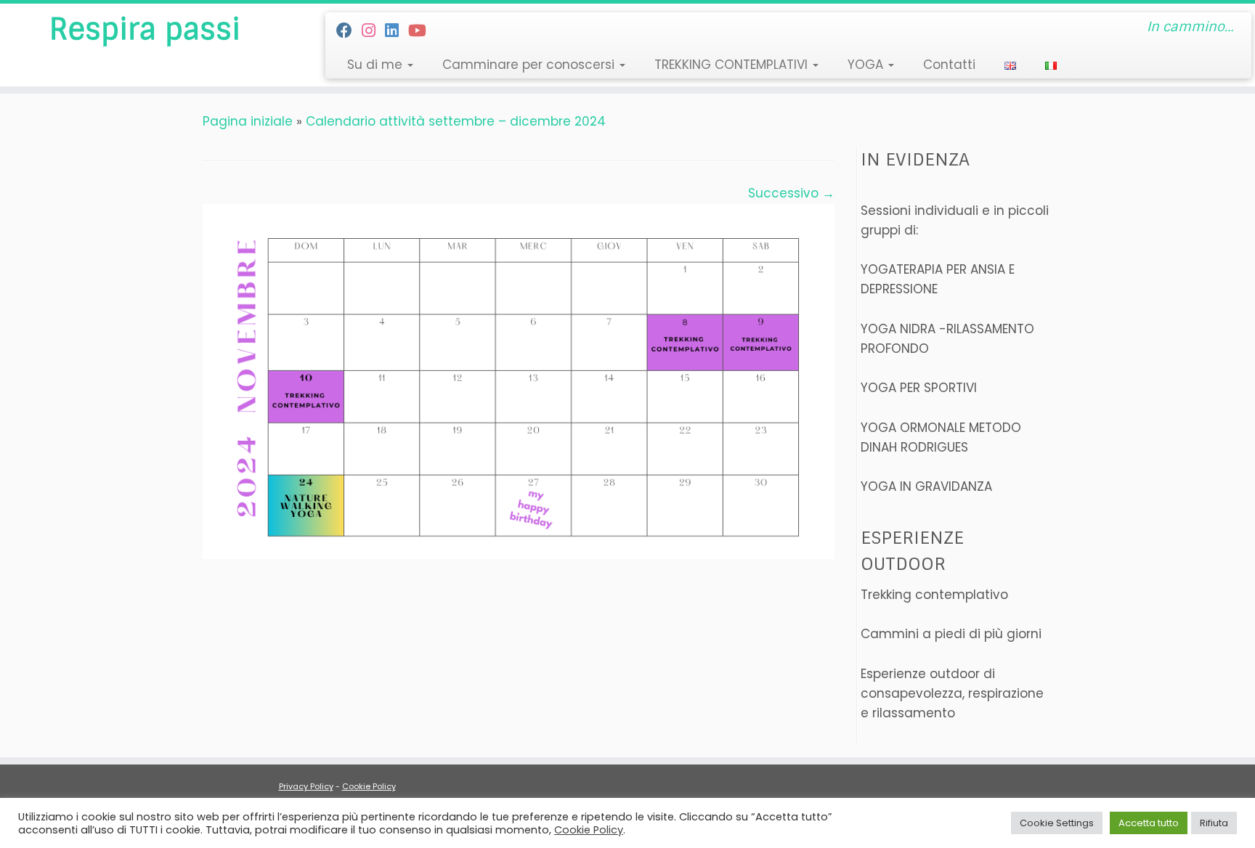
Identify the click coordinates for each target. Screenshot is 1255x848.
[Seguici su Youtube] (422, 31)
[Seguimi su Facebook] (349, 31)
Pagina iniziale (248, 121)
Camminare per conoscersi (530, 64)
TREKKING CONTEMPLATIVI (732, 64)
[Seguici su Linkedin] (396, 31)
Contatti (949, 64)
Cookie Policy (369, 786)
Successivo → (791, 193)
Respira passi (144, 29)
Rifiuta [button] (1214, 823)
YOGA (867, 64)
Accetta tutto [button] (1148, 823)
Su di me (376, 64)
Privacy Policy (306, 786)
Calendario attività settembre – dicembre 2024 (456, 121)
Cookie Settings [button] (1057, 823)
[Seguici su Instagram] (373, 31)
